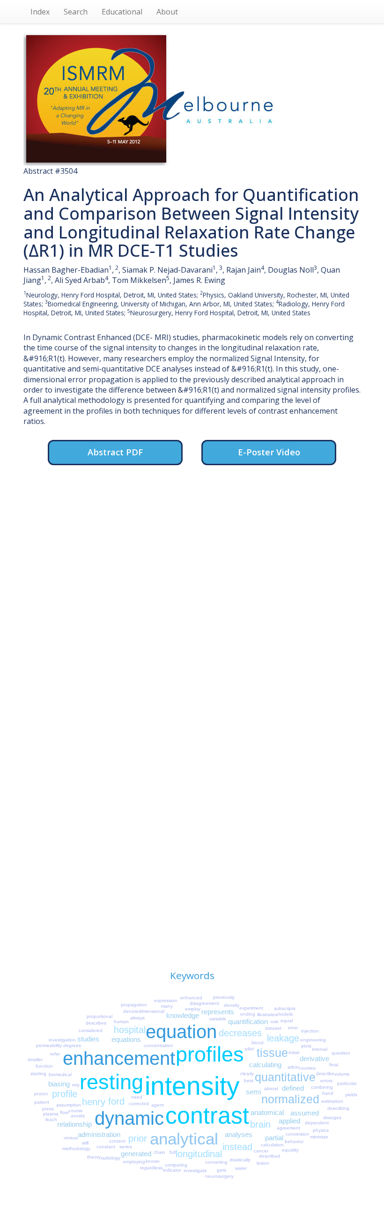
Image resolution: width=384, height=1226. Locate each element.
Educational (122, 12)
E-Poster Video (269, 452)
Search (76, 12)
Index (40, 12)
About (167, 12)
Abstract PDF (115, 452)
